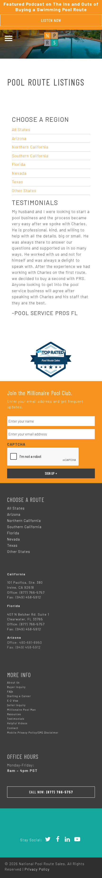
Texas (17, 181)
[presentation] (43, 457)
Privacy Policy (37, 869)
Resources (14, 714)
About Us (13, 682)
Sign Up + (51, 473)
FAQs (10, 691)
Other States (24, 190)
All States (21, 129)
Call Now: (51, 792)
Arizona (19, 138)
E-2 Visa (12, 700)
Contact (12, 728)
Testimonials (15, 718)
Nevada (19, 173)
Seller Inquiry (16, 705)
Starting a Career (19, 696)
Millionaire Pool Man (21, 709)
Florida (18, 164)
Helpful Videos (17, 723)
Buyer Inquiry (16, 687)
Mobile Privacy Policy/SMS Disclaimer (32, 732)
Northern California (30, 146)
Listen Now (51, 20)
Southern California (30, 155)
